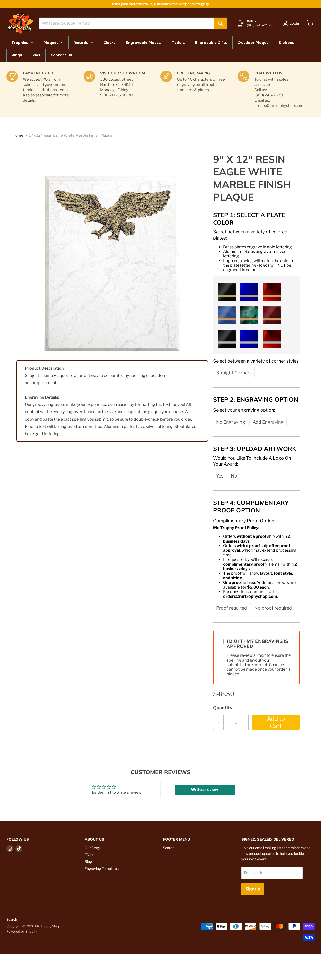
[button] (226, 291)
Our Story (92, 848)
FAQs (89, 855)
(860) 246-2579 (260, 25)
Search (168, 848)
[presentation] (256, 235)
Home (18, 135)
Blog (88, 861)
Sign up (252, 888)
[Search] (220, 23)
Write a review (204, 789)
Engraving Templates (102, 868)
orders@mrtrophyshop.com (278, 105)
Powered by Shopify (21, 931)
